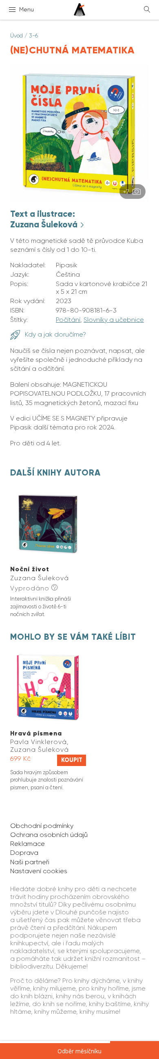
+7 (127, 192)
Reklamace (27, 844)
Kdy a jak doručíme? (54, 334)
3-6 (33, 35)
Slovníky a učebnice (114, 320)
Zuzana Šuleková (45, 224)
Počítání (68, 320)
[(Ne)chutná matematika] (79, 200)
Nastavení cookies (38, 871)
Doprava (24, 852)
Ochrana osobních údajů (49, 835)
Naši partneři (29, 862)
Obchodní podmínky (41, 826)
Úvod (16, 35)
